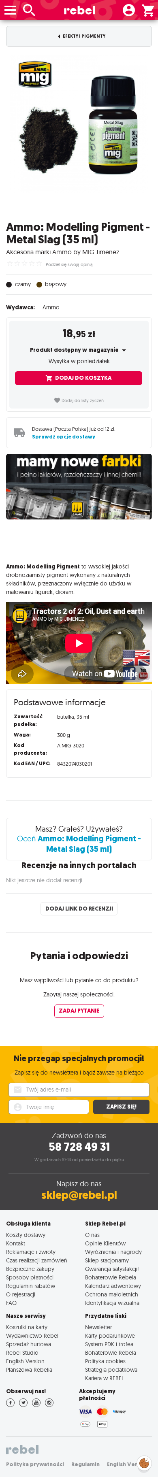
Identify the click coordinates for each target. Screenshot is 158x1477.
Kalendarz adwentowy (113, 1285)
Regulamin (85, 1464)
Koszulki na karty (26, 1327)
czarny (23, 284)
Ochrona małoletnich (111, 1294)
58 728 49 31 (79, 1146)
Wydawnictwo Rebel (32, 1335)
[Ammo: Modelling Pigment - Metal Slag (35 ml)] (79, 124)
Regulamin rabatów (30, 1285)
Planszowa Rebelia (29, 1369)
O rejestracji (20, 1294)
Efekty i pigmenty (83, 36)
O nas (92, 1234)
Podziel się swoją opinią (69, 264)
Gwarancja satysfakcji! (112, 1268)
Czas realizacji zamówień (36, 1260)
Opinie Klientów (105, 1243)
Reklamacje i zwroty (31, 1251)
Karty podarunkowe (110, 1335)
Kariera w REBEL (104, 1378)
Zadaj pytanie (79, 1011)
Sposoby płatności (29, 1277)
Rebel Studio (22, 1352)
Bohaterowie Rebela (110, 1277)
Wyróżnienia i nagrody (113, 1251)
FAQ (11, 1302)
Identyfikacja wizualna (112, 1302)
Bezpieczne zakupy (30, 1268)
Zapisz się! (121, 1107)
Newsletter (98, 1327)
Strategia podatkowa (111, 1369)
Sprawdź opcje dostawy (63, 436)
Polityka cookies (105, 1361)
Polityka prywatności (35, 1464)
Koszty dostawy (25, 1234)
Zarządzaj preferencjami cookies (144, 1461)
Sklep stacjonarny (107, 1260)
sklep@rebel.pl (79, 1195)
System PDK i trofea (109, 1344)
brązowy (55, 284)
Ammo (51, 307)
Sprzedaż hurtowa (28, 1344)
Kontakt (15, 1243)
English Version (25, 1361)
